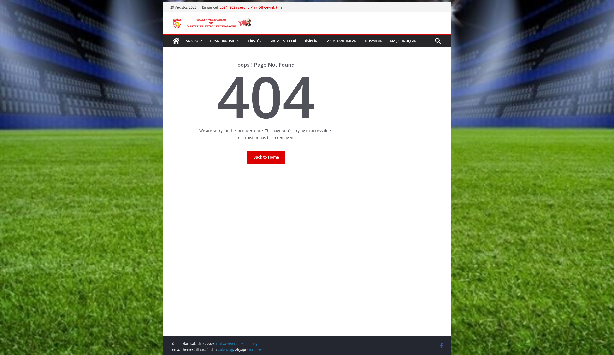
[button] (238, 41)
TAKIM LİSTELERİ (282, 41)
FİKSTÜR (254, 41)
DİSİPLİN (311, 41)
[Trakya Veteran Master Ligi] (176, 41)
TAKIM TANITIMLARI (341, 41)
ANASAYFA (194, 41)
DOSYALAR (373, 41)
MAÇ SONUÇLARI (403, 41)
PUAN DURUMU (222, 41)
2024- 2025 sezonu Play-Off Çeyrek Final (251, 7)
